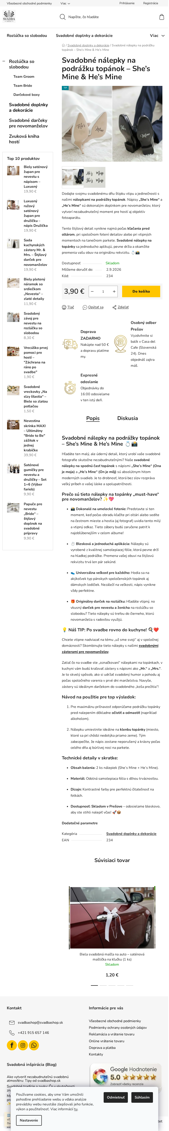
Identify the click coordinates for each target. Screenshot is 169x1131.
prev (65, 934)
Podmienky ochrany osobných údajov (118, 1027)
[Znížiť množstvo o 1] (92, 291)
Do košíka (141, 291)
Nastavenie (29, 1120)
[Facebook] (12, 1045)
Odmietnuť (116, 1097)
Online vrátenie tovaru (106, 1041)
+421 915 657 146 (33, 1032)
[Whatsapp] (34, 1045)
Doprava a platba (102, 1047)
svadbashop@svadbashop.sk (40, 1022)
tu (75, 1109)
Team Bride (22, 85)
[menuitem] (26, 35)
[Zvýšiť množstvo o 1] (114, 291)
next (158, 934)
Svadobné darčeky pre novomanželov (28, 123)
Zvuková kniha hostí (24, 139)
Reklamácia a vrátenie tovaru (111, 1034)
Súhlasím (142, 1097)
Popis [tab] (93, 418)
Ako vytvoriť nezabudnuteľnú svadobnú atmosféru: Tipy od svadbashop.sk (38, 1079)
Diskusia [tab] (127, 418)
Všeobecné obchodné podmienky (29, 3)
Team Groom (23, 76)
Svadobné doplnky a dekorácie (28, 107)
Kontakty (96, 1054)
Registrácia (150, 3)
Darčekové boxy (26, 94)
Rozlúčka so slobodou (21, 64)
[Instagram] (23, 1045)
